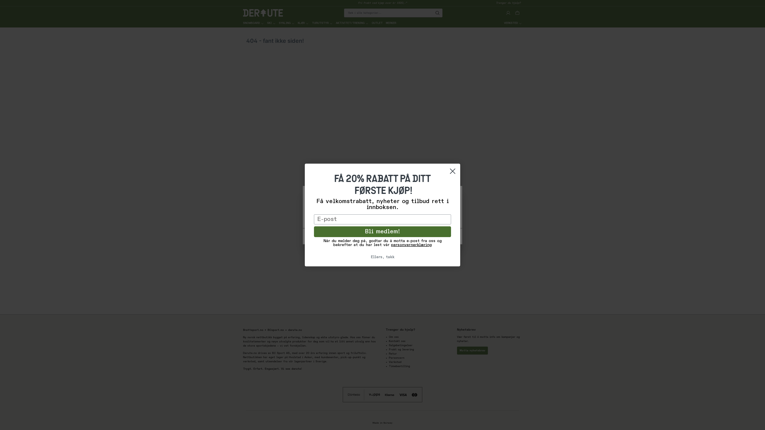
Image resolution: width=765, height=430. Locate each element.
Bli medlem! (382, 232)
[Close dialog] (453, 171)
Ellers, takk (382, 257)
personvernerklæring (411, 245)
